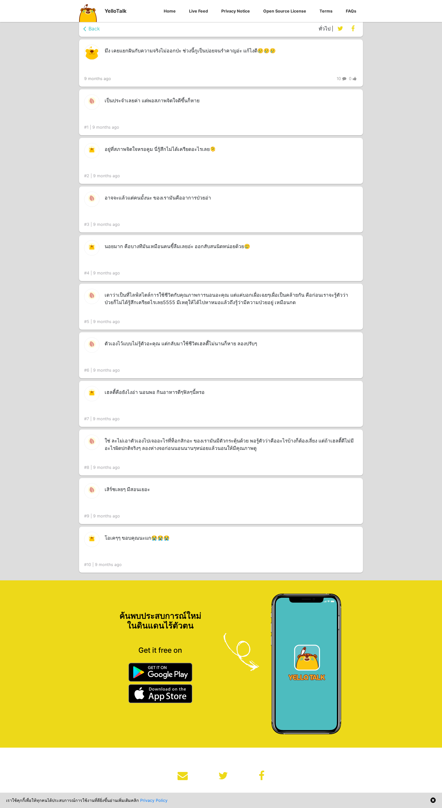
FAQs (351, 11)
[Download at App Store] (160, 694)
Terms (326, 11)
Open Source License (284, 11)
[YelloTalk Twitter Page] (223, 775)
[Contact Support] (183, 775)
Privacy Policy (154, 800)
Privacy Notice (235, 11)
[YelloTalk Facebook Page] (261, 775)
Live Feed (198, 11)
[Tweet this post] (340, 28)
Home (170, 11)
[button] (170, 11)
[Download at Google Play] (160, 673)
